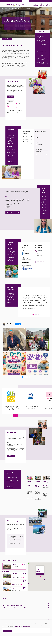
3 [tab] (35, 314)
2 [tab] (33, 314)
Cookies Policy (17, 626)
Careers (19, 1)
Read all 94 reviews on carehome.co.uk (27, 268)
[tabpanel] (35, 300)
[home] (3, 8)
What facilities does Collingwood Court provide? (13, 603)
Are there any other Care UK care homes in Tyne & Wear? (15, 607)
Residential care (26, 136)
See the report (40, 261)
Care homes (25, 1)
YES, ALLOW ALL (7, 631)
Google (21, 568)
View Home (13, 568)
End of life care (26, 143)
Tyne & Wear (15, 8)
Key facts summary (43, 59)
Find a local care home (8, 8)
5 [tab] (38, 314)
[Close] (43, 566)
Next (16, 415)
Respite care (25, 141)
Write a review (24, 269)
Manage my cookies (44, 631)
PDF (23, 568)
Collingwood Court (25, 250)
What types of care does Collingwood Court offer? (13, 605)
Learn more (11, 455)
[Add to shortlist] (25, 573)
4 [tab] (36, 314)
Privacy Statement (26, 626)
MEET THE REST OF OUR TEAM (13, 212)
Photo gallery (7, 38)
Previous (14, 415)
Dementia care (26, 139)
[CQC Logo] (38, 251)
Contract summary (42, 63)
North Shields (20, 8)
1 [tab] (32, 314)
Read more (10, 96)
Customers (31, 1)
